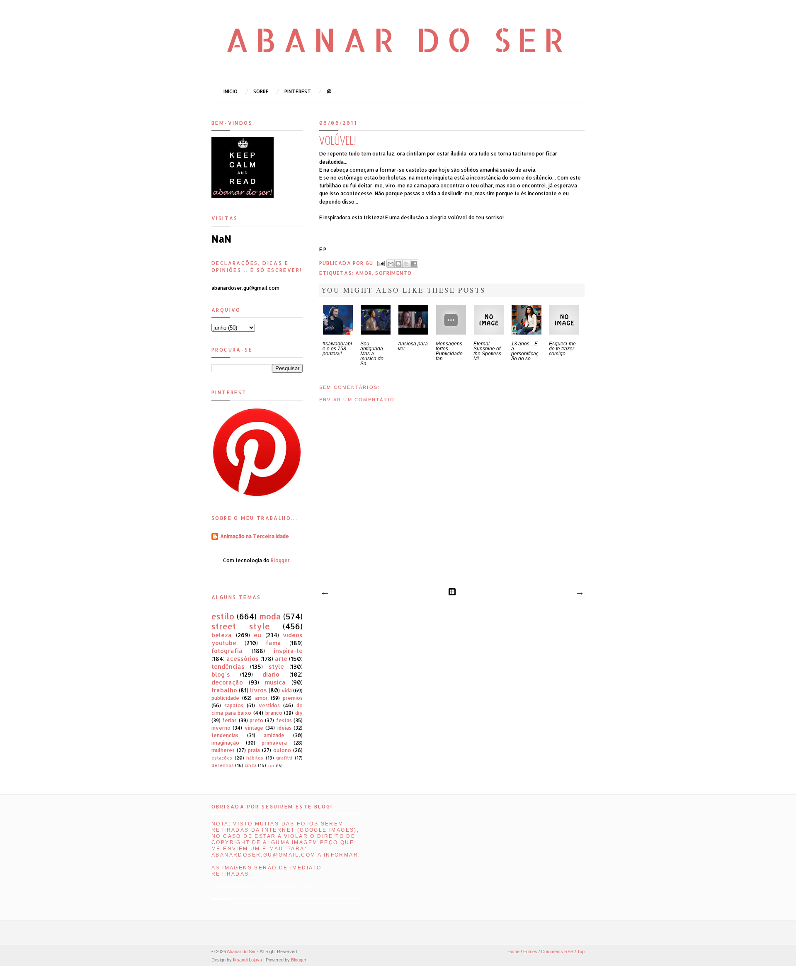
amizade (274, 735)
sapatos (233, 705)
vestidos (269, 705)
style (276, 666)
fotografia (227, 651)
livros (258, 690)
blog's (220, 674)
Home (513, 951)
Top (581, 951)
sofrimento (393, 273)
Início (230, 91)
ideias (284, 728)
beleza (221, 635)
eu (257, 635)
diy (299, 713)
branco (273, 713)
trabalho (224, 690)
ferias (229, 720)
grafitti (284, 758)
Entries (530, 951)
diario (270, 674)
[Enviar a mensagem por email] (390, 264)
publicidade (225, 698)
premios (293, 698)
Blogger (280, 560)
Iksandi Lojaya (247, 959)
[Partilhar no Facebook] (414, 264)
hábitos (254, 758)
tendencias (224, 735)
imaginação (225, 743)
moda (270, 616)
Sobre (261, 91)
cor (270, 765)
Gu (370, 263)
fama (273, 643)
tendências (228, 666)
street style (240, 626)
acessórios (242, 659)
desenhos (222, 765)
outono (282, 750)
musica (275, 682)
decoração (227, 682)
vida (287, 690)
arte (281, 659)
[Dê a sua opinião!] (398, 264)
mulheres (223, 750)
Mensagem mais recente (324, 593)
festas (284, 720)
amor (363, 273)
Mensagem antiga (579, 593)
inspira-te (288, 651)
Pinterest (297, 91)
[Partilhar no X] (406, 264)
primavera (274, 743)
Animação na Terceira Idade (254, 536)
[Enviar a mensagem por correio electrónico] (380, 263)
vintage (254, 728)
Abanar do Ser (398, 39)
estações (221, 758)
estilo (222, 616)
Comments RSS (557, 951)
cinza (251, 765)
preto (256, 720)
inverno (221, 728)
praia (254, 750)
